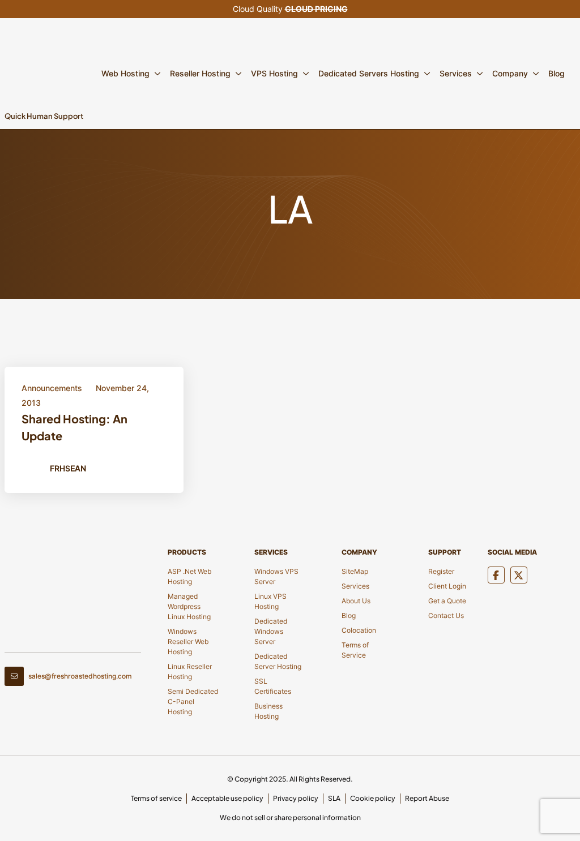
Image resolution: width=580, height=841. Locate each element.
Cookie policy (372, 798)
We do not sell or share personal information (290, 817)
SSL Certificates (272, 686)
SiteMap (355, 571)
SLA (334, 798)
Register (441, 571)
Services (456, 73)
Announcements (52, 388)
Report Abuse (427, 798)
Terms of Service (355, 650)
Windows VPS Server (276, 576)
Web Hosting (125, 73)
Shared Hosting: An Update (74, 427)
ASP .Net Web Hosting (189, 576)
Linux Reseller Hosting (190, 671)
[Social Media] (496, 575)
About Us (356, 601)
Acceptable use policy (227, 798)
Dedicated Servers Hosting (368, 73)
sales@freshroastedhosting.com (80, 676)
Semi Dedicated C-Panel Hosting (193, 701)
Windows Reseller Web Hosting (188, 641)
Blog (556, 73)
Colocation (359, 630)
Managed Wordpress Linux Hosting (189, 606)
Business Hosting (268, 711)
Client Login (447, 586)
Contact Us (446, 615)
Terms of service (156, 798)
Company (510, 73)
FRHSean (68, 468)
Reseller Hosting (200, 73)
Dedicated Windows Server (270, 631)
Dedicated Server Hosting (277, 661)
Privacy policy (295, 798)
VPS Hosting (274, 73)
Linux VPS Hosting (270, 601)
